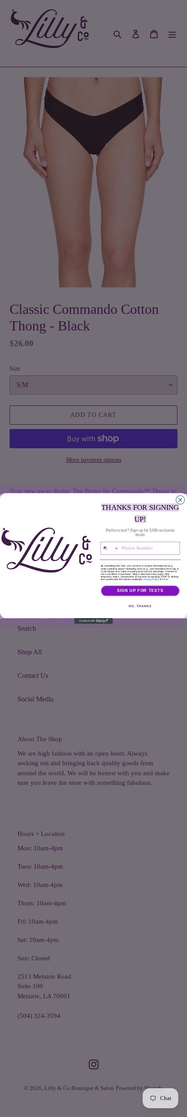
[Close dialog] (180, 499)
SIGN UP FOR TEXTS (140, 591)
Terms (165, 579)
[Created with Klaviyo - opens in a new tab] (93, 621)
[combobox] (110, 548)
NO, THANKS (140, 606)
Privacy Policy (151, 579)
